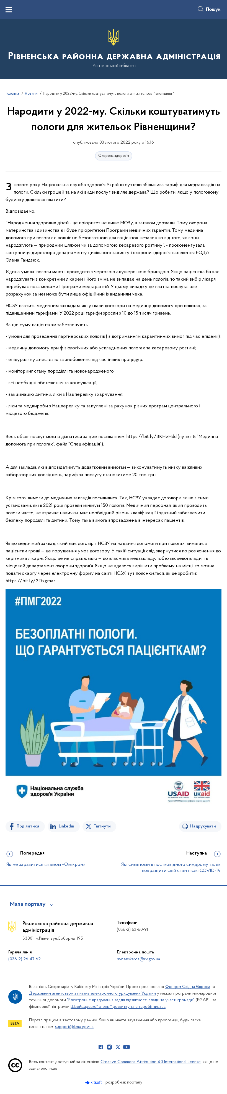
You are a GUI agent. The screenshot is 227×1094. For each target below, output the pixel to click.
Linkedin (66, 826)
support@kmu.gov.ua (74, 1027)
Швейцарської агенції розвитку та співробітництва (118, 1007)
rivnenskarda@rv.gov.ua (138, 959)
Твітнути (102, 826)
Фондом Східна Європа (187, 987)
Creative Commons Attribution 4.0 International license (150, 1062)
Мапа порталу (28, 904)
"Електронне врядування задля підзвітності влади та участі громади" (131, 1000)
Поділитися (28, 826)
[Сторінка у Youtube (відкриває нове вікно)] (126, 1047)
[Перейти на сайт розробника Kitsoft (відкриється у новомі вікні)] (94, 1082)
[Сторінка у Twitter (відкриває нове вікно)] (118, 1047)
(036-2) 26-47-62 (24, 959)
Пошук (213, 9)
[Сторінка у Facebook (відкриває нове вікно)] (100, 1047)
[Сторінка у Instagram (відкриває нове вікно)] (109, 1047)
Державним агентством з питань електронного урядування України (92, 993)
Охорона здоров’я (113, 156)
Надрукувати (203, 826)
